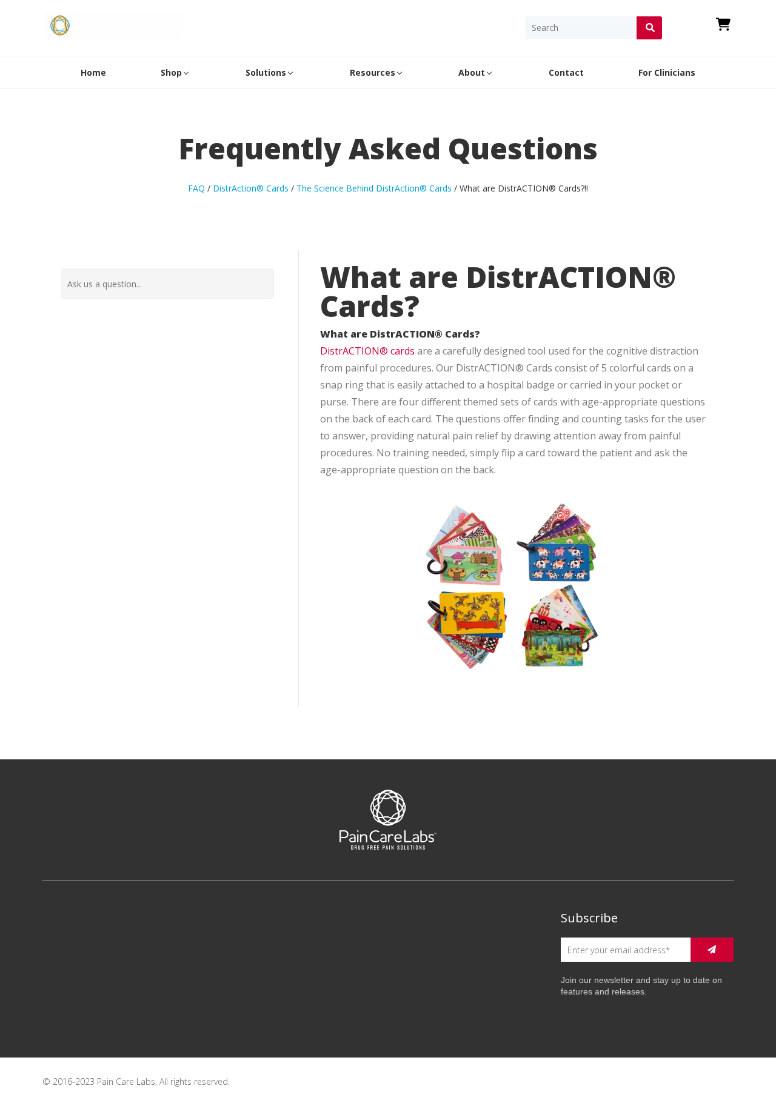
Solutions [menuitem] (266, 72)
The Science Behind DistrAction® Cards (374, 188)
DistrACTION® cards (367, 351)
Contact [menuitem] (566, 72)
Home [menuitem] (93, 72)
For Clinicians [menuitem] (666, 72)
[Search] (649, 27)
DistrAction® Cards (251, 188)
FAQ (196, 188)
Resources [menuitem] (372, 72)
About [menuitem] (471, 72)
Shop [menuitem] (171, 72)
